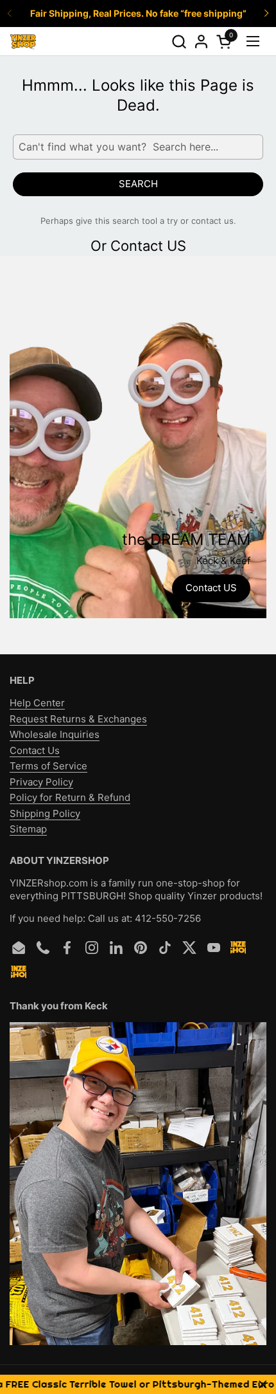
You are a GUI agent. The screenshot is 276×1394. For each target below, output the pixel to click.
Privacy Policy (41, 782)
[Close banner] (262, 1384)
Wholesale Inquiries (54, 734)
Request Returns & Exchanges (78, 719)
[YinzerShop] (23, 41)
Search (138, 184)
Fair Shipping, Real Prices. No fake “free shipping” (138, 13)
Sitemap (28, 829)
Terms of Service (48, 766)
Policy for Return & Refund (70, 797)
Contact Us (35, 750)
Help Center (37, 703)
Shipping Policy (45, 813)
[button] (179, 41)
